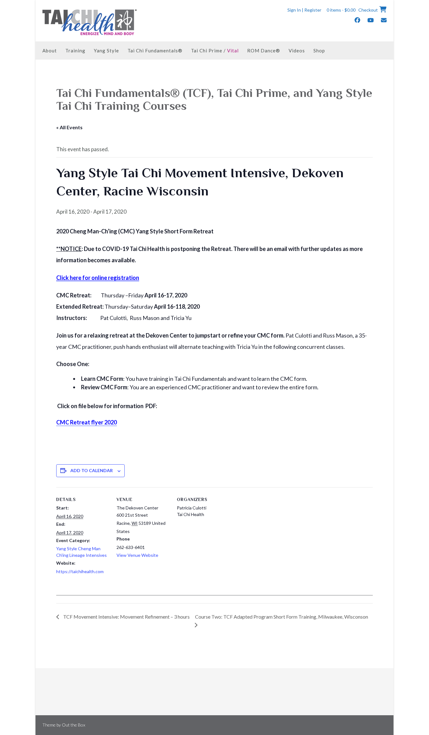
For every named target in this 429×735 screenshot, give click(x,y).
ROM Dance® (263, 50)
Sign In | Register (304, 10)
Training (75, 50)
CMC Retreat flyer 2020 (86, 422)
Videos (297, 50)
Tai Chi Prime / (215, 50)
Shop (319, 50)
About (49, 50)
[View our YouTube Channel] (370, 20)
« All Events (69, 127)
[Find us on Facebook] (357, 20)
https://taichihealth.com (80, 571)
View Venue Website (137, 555)
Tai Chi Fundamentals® (155, 50)
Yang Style (106, 50)
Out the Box (73, 724)
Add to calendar (91, 470)
